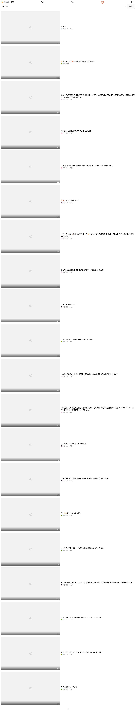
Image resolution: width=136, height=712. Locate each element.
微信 (72, 2)
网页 (12, 2)
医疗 (42, 2)
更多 (132, 2)
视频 (102, 2)
